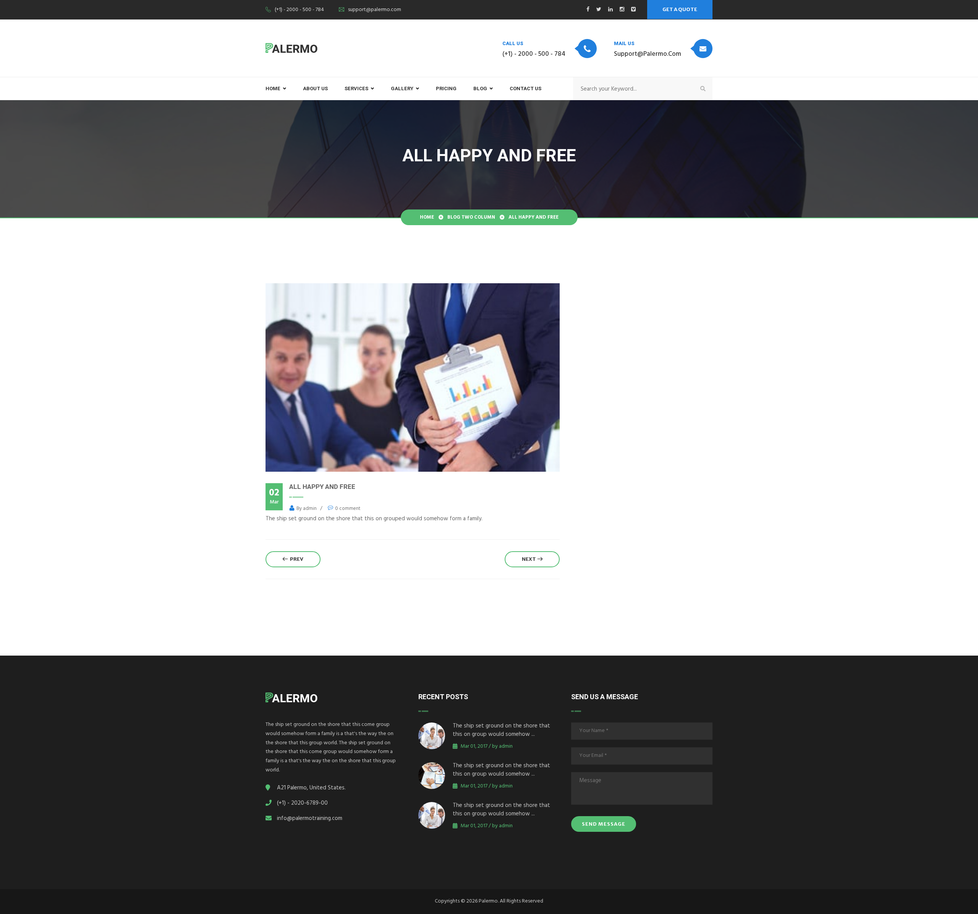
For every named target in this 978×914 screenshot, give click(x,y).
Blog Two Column (471, 217)
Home (427, 217)
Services (356, 88)
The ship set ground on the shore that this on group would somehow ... (501, 730)
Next (530, 559)
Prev (295, 559)
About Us (315, 88)
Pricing (446, 88)
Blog (480, 88)
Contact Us (525, 88)
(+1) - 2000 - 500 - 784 (299, 10)
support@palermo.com (374, 10)
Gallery (402, 88)
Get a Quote (679, 9)
